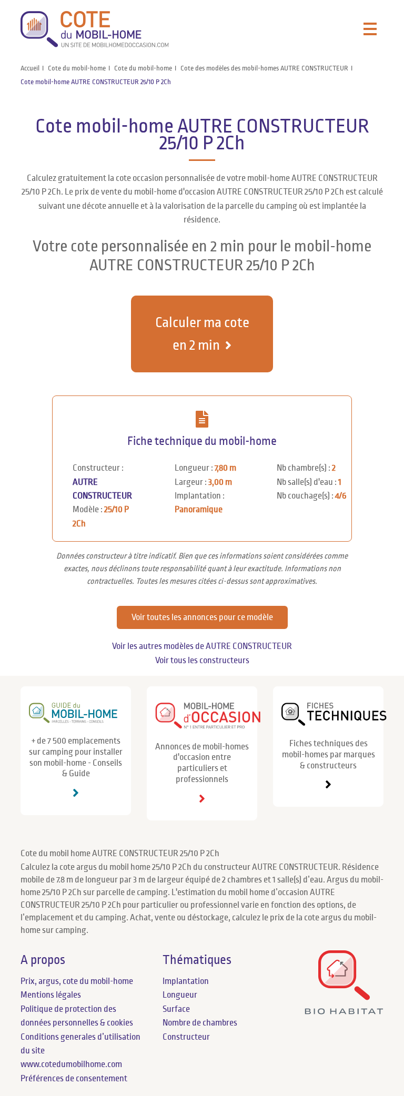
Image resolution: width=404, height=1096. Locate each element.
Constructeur (186, 1037)
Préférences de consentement (74, 1078)
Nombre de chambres (200, 1023)
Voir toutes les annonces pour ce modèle (202, 617)
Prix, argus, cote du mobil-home (77, 981)
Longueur (180, 995)
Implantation (186, 981)
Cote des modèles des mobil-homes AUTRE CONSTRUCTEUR (264, 68)
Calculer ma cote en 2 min (202, 334)
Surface (176, 1009)
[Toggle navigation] (370, 29)
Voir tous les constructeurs (202, 660)
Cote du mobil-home (77, 68)
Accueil (30, 68)
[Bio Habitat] (344, 1011)
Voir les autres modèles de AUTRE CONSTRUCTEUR (202, 646)
